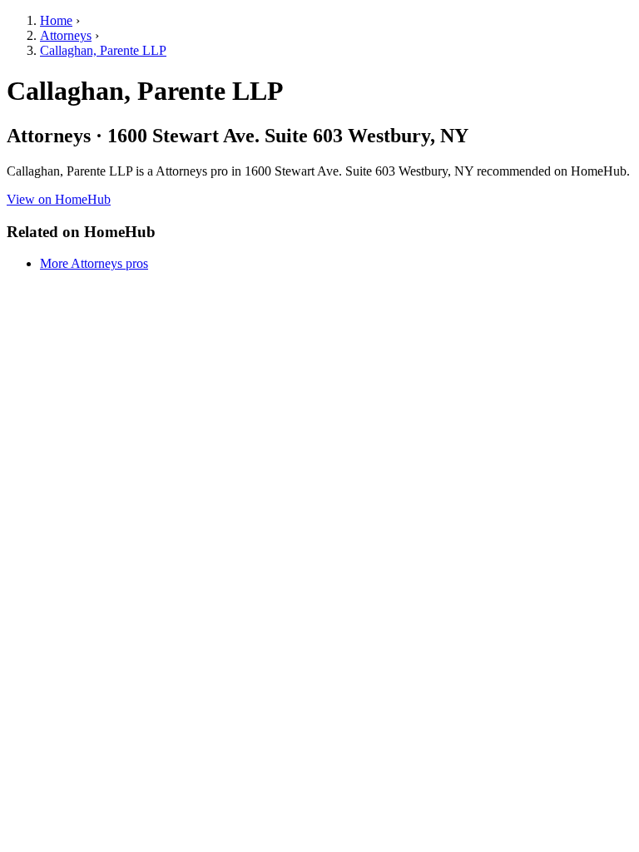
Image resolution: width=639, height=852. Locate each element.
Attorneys (66, 35)
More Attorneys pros (94, 263)
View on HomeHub (59, 199)
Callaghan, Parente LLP (103, 50)
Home (56, 20)
